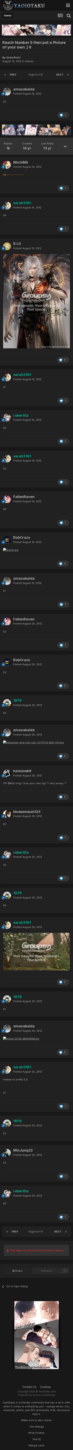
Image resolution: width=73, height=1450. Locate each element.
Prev (13, 74)
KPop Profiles (36, 1432)
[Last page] (68, 75)
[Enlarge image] (36, 301)
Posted (27, 93)
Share (18, 1270)
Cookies (45, 1386)
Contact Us (29, 1386)
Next (59, 74)
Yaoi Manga (36, 1426)
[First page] (5, 75)
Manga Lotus (36, 1445)
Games (29, 61)
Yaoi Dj (36, 1439)
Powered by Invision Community (36, 1395)
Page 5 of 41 (36, 74)
